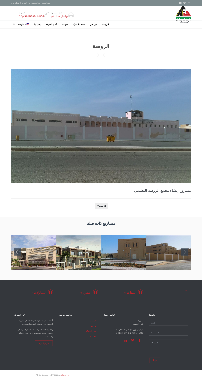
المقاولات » (42, 293)
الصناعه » (133, 293)
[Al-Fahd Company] (183, 12)
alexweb (65, 375)
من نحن (93, 326)
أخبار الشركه (91, 331)
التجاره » (89, 293)
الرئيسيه (93, 321)
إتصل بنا (93, 336)
